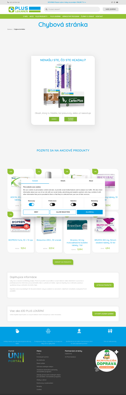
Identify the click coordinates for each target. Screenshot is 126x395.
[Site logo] (24, 9)
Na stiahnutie (41, 360)
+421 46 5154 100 (14, 2)
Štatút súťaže (41, 363)
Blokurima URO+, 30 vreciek (49, 240)
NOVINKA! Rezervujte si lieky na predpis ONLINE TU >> (67, 2)
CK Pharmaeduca (70, 357)
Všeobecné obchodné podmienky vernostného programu (47, 370)
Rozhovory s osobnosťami (45, 383)
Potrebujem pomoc (43, 357)
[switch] (52, 204)
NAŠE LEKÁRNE (111, 9)
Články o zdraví (41, 380)
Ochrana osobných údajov (45, 366)
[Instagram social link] (114, 2)
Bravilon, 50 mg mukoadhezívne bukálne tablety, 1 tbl (77, 242)
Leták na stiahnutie (104, 285)
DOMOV (54, 119)
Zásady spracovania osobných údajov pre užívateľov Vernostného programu (49, 375)
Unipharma (68, 353)
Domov (9, 29)
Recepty (39, 386)
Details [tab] (63, 181)
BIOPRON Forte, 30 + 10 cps (20, 240)
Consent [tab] (35, 181)
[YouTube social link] (117, 2)
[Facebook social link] (112, 2)
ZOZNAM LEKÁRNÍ (70, 119)
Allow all (90, 212)
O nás (38, 353)
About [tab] (91, 181)
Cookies (39, 389)
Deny (36, 212)
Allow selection (63, 212)
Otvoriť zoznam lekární (104, 314)
